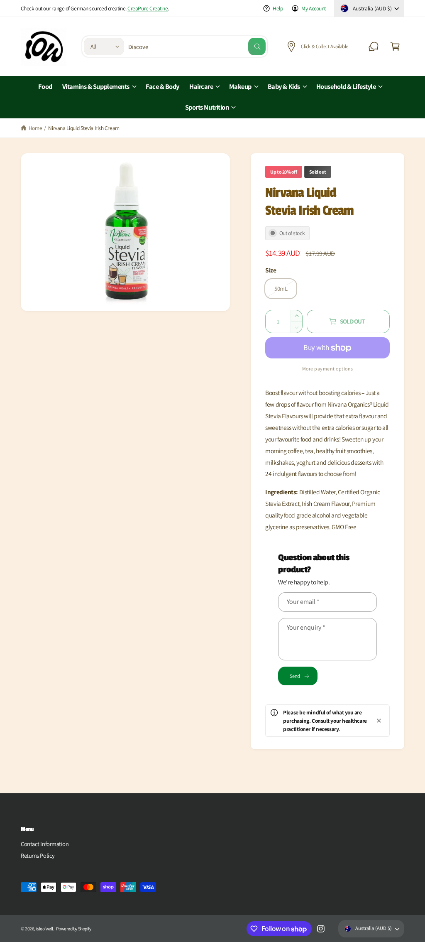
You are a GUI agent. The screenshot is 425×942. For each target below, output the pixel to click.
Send (295, 676)
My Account (313, 8)
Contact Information (44, 844)
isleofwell (44, 928)
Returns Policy (38, 855)
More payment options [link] (327, 369)
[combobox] (197, 46)
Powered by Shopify (73, 928)
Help (278, 8)
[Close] (379, 720)
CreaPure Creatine (147, 8)
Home (35, 128)
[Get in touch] (373, 46)
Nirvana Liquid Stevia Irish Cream (83, 128)
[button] (395, 46)
